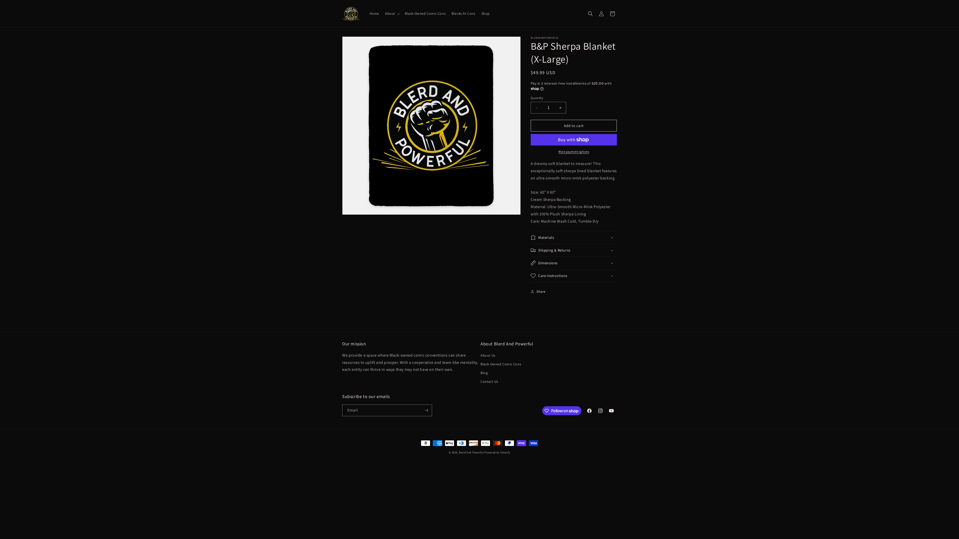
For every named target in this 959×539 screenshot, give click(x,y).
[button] (392, 13)
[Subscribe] (426, 410)
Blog (484, 373)
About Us (487, 355)
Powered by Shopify (497, 452)
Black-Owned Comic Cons (500, 364)
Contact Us (489, 381)
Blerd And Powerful (471, 452)
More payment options (573, 151)
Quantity (537, 98)
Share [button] (541, 291)
